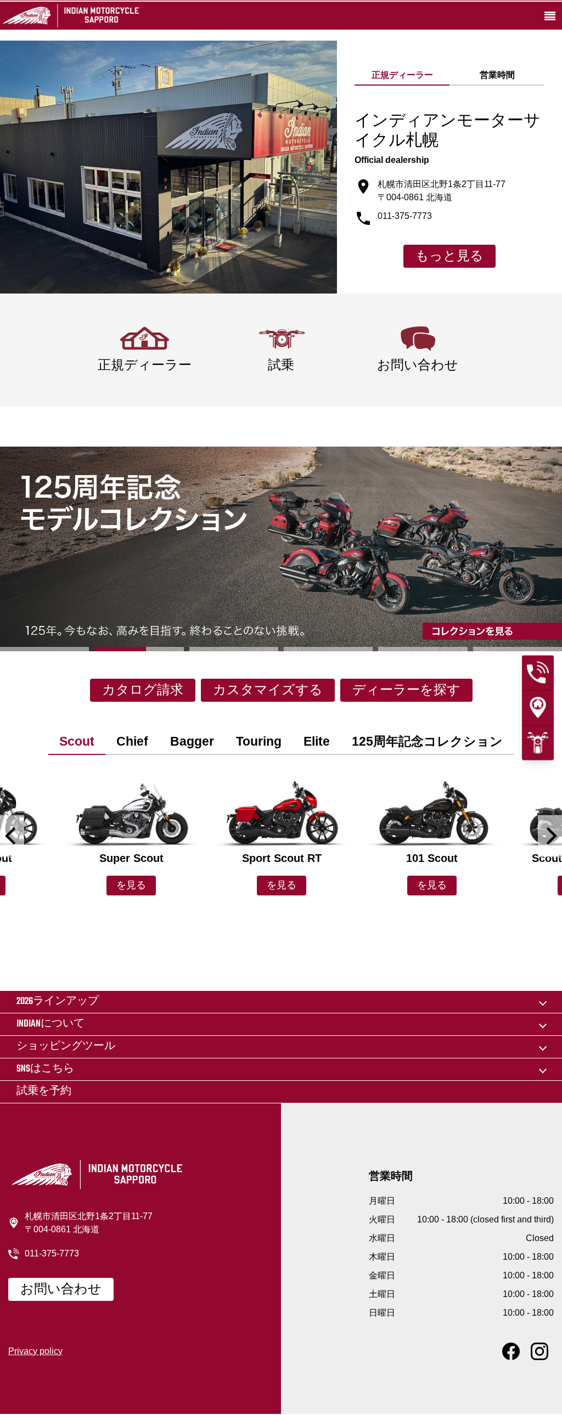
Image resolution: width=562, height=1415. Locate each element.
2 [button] (138, 649)
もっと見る (449, 256)
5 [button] (422, 649)
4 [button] (328, 649)
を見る (131, 886)
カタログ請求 (142, 690)
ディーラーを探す (406, 690)
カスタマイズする (268, 690)
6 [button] (517, 649)
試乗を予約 (43, 1092)
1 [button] (44, 649)
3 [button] (233, 649)
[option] (281, 549)
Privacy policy (35, 1351)
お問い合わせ (61, 1290)
